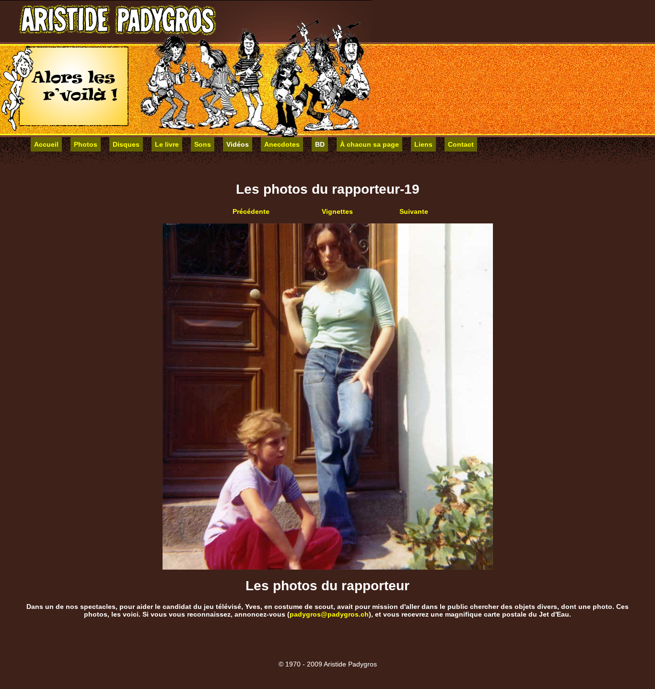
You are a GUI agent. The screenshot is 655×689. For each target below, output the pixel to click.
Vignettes (337, 211)
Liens (423, 144)
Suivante (413, 211)
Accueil (46, 144)
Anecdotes (282, 144)
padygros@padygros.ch (329, 614)
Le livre (167, 144)
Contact (461, 144)
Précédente (251, 211)
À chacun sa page (369, 144)
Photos (85, 144)
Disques (126, 144)
